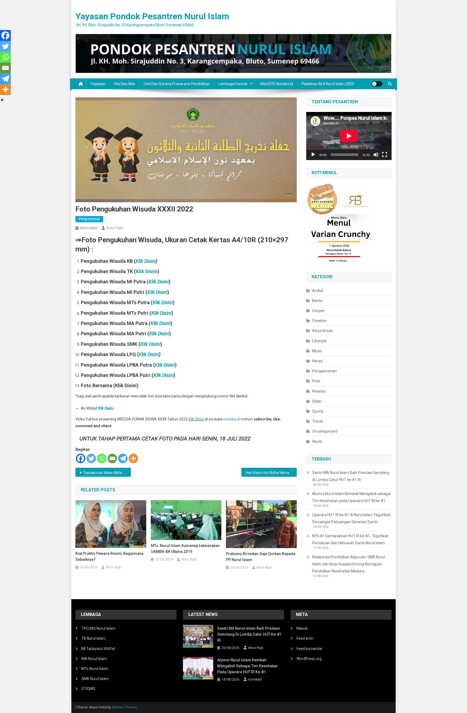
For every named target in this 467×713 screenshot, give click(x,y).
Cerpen (318, 311)
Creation (319, 321)
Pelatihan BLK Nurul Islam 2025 (328, 84)
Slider (317, 401)
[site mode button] (377, 84)
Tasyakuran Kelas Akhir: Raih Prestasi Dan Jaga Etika (107, 472)
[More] (133, 458)
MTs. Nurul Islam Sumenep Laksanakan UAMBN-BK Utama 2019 (185, 548)
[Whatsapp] (101, 458)
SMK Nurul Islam (95, 678)
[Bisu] (376, 154)
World (317, 441)
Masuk (302, 628)
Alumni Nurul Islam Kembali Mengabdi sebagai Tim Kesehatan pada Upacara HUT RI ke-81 (351, 497)
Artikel (317, 290)
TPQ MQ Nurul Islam (98, 628)
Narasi (317, 361)
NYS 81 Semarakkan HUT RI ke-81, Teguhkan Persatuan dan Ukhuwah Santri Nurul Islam (350, 539)
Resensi (319, 391)
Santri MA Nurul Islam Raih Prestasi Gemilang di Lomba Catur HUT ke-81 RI (350, 476)
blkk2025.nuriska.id (276, 84)
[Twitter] (91, 458)
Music (317, 351)
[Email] (112, 458)
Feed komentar (309, 648)
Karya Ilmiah (322, 331)
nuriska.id (232, 419)
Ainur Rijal (114, 228)
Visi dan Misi (124, 84)
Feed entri (304, 638)
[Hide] (2, 100)
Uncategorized (324, 431)
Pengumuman (89, 219)
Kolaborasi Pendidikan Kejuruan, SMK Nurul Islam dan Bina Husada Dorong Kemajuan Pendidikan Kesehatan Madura (348, 564)
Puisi (316, 381)
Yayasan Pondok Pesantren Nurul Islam (152, 16)
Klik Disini (146, 261)
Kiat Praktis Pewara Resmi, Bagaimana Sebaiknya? (109, 556)
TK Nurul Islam (93, 638)
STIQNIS (88, 689)
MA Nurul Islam (94, 658)
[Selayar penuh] (384, 154)
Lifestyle (319, 341)
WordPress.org (309, 658)
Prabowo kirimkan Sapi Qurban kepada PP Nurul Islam (260, 557)
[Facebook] (80, 458)
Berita (317, 301)
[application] (349, 136)
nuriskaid (255, 679)
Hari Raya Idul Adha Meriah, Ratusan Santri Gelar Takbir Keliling (271, 472)
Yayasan (98, 84)
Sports (317, 411)
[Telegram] (123, 458)
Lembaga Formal (232, 84)
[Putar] (313, 154)
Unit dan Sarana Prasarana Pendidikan (177, 84)
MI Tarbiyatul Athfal (98, 648)
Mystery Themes (124, 707)
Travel (317, 421)
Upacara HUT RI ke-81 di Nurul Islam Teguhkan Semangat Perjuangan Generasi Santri (351, 518)
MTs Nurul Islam (94, 668)
